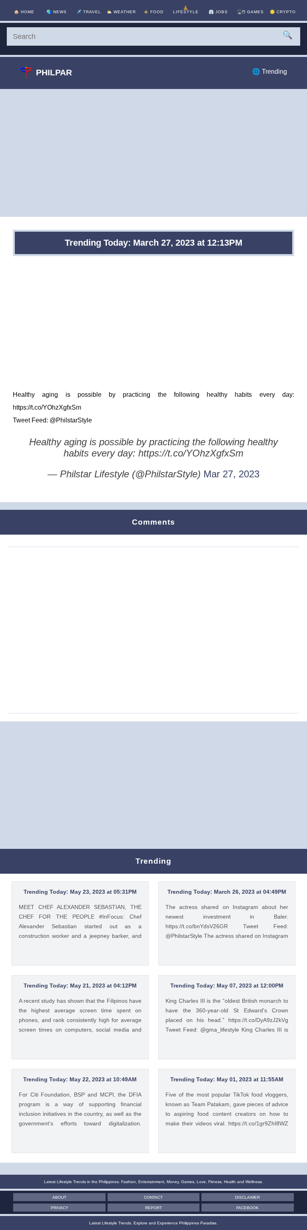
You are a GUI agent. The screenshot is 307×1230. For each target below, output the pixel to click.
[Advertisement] (153, 153)
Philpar (54, 72)
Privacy (59, 1208)
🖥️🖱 (250, 12)
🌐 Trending (269, 71)
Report (153, 1208)
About (59, 1197)
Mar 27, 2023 (231, 474)
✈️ (88, 12)
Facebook (247, 1208)
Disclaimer (247, 1197)
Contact (153, 1197)
